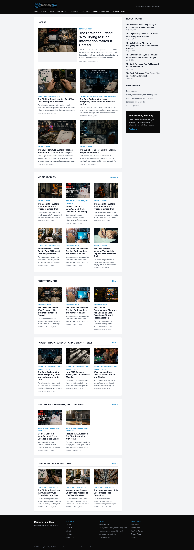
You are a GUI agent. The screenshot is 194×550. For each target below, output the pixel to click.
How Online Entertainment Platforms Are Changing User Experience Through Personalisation (105, 312)
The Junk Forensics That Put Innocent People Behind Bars (98, 151)
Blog (43, 11)
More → (115, 281)
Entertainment (86, 29)
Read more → (134, 129)
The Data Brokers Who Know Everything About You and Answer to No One (97, 102)
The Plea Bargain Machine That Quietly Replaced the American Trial (105, 252)
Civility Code (62, 11)
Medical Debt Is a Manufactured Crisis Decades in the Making (76, 209)
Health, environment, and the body (139, 98)
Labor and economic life (49, 96)
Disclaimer (86, 11)
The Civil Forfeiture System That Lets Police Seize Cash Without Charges (55, 151)
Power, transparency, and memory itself (98, 96)
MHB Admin (83, 61)
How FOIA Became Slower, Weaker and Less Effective (78, 374)
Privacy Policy (136, 534)
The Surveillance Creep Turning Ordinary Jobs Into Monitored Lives (77, 251)
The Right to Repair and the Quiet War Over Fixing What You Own (56, 100)
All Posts (69, 528)
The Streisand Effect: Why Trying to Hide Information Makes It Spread (96, 38)
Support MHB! (119, 11)
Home (36, 11)
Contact (74, 11)
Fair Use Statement (101, 11)
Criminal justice (45, 147)
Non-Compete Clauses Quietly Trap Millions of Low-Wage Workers (49, 251)
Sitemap (134, 537)
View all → (114, 177)
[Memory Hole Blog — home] (45, 5)
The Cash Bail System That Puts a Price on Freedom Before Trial (48, 206)
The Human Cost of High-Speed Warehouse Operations (106, 493)
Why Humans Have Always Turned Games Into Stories (104, 374)
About (51, 11)
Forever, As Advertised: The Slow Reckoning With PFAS (77, 436)
